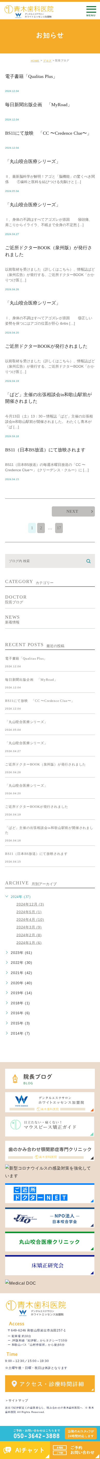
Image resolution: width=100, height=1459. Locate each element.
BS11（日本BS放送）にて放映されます (45, 449)
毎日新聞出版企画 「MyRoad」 (38, 104)
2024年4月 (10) (30, 920)
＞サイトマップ (16, 1400)
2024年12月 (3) (30, 904)
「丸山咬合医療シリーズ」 (33, 161)
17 (59, 528)
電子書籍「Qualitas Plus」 (31, 76)
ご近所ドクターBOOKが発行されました (46, 346)
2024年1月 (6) (29, 942)
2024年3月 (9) (29, 927)
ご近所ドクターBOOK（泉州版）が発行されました (45, 764)
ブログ (47, 60)
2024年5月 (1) (29, 912)
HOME (35, 60)
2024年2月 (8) (29, 935)
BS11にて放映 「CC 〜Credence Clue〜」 (48, 133)
